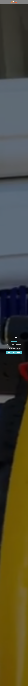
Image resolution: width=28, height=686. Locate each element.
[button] (1, 2)
